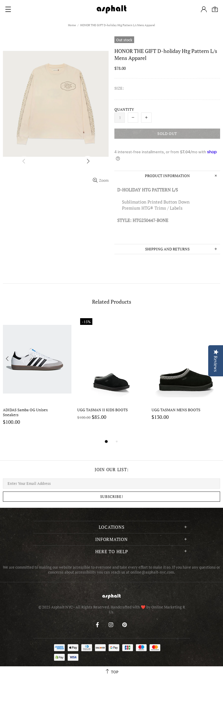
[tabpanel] (37, 376)
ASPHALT (111, 596)
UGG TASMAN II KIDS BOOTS (102, 409)
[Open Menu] (8, 9)
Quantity (124, 109)
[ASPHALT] (111, 9)
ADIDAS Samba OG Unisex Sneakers (26, 412)
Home (72, 25)
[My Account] (204, 9)
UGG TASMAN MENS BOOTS (176, 409)
